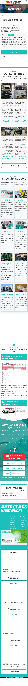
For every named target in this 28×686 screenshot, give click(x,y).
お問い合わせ (24, 527)
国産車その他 (7, 116)
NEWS (11, 34)
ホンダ (8, 112)
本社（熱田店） (14, 552)
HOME (2, 15)
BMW (6, 112)
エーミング (9, 101)
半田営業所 (14, 614)
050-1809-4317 (14, 671)
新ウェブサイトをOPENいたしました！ (12, 37)
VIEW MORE (13, 166)
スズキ (8, 113)
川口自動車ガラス (10, 677)
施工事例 (23, 523)
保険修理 (12, 523)
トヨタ (6, 110)
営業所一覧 (23, 521)
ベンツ (9, 110)
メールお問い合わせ (14, 456)
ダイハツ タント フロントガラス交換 (20, 157)
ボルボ (4, 109)
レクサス (4, 115)
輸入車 (3, 112)
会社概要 (23, 519)
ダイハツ (8, 108)
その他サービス (5, 105)
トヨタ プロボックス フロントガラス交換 (8, 157)
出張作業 (8, 102)
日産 (12, 110)
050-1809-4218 (14, 468)
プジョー (11, 109)
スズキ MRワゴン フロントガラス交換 (21, 121)
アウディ (5, 113)
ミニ (11, 112)
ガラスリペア (12, 521)
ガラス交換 (10, 103)
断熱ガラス (6, 103)
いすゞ (7, 109)
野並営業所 (14, 583)
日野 (11, 108)
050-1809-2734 (14, 463)
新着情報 (23, 525)
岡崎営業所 (14, 645)
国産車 (3, 110)
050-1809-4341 (14, 473)
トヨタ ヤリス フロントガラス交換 (7, 121)
